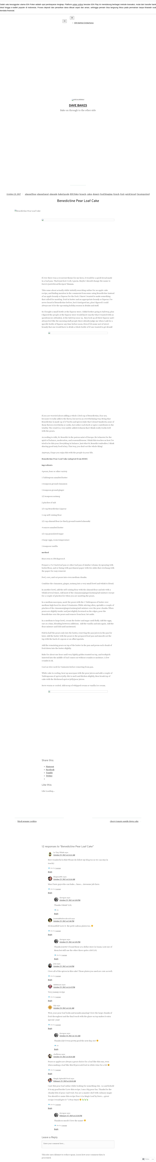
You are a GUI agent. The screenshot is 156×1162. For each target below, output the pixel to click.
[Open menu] (65, 21)
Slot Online (85, 23)
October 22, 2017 (14, 194)
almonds (53, 194)
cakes (89, 194)
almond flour (30, 194)
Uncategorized (143, 194)
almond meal (43, 194)
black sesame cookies (27, 821)
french (116, 194)
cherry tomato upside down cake (124, 821)
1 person (58, 868)
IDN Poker (74, 194)
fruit (122, 194)
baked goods (63, 194)
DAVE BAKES (78, 105)
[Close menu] (72, 18)
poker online (78, 4)
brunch (82, 194)
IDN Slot (77, 23)
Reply (50, 872)
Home (91, 23)
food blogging (106, 194)
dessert (96, 194)
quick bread (130, 194)
